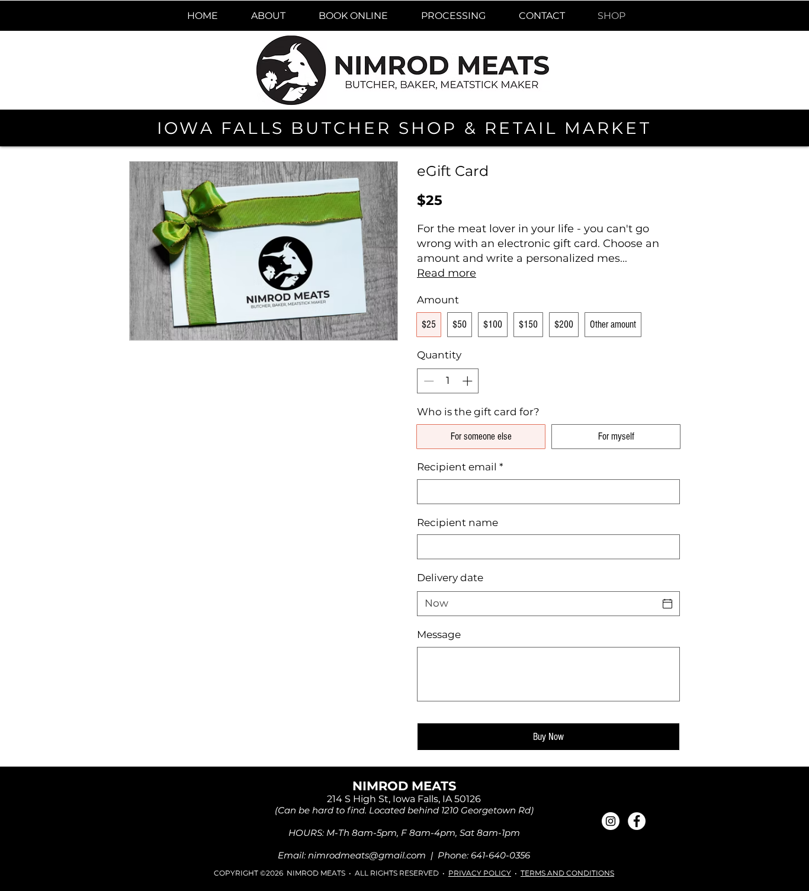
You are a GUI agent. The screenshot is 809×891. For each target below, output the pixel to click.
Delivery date (450, 578)
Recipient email (460, 467)
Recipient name (457, 522)
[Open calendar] (667, 604)
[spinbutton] (448, 381)
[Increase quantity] (468, 381)
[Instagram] (610, 821)
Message (439, 634)
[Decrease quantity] (427, 381)
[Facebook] (637, 821)
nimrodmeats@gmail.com (367, 855)
